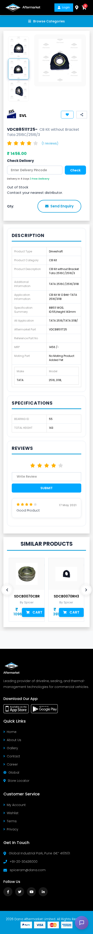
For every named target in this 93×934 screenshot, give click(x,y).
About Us (14, 740)
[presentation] (7, 589)
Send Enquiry (62, 206)
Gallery (12, 748)
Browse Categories (49, 21)
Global (13, 772)
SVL (23, 115)
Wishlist (13, 813)
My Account (16, 805)
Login (66, 7)
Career (12, 764)
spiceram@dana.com (28, 870)
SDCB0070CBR (27, 596)
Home (11, 732)
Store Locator (18, 780)
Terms (12, 821)
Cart (37, 612)
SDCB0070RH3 (66, 596)
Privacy (12, 829)
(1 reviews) (50, 143)
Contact (13, 756)
